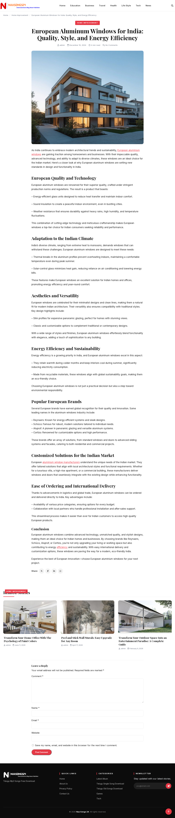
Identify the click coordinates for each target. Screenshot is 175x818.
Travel (102, 5)
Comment (37, 676)
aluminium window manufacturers (61, 462)
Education (75, 5)
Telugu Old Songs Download (109, 788)
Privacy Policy (65, 788)
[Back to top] (168, 811)
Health (113, 5)
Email (35, 720)
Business (89, 5)
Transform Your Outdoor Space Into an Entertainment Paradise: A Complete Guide (143, 641)
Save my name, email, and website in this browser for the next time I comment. (76, 745)
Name (35, 708)
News (148, 5)
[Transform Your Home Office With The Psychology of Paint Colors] (30, 617)
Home (62, 5)
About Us (63, 783)
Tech (138, 5)
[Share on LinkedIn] (54, 571)
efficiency (62, 547)
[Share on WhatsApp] (60, 571)
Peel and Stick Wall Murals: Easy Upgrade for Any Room (86, 639)
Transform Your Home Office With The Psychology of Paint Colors (27, 639)
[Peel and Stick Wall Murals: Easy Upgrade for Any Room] (87, 617)
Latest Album (102, 779)
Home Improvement (20, 15)
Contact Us (64, 793)
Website (35, 732)
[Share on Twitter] (41, 571)
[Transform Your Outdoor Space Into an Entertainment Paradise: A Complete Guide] (145, 617)
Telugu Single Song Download (110, 783)
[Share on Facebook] (47, 571)
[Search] (172, 5)
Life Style (126, 5)
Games (100, 793)
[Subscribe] (168, 786)
